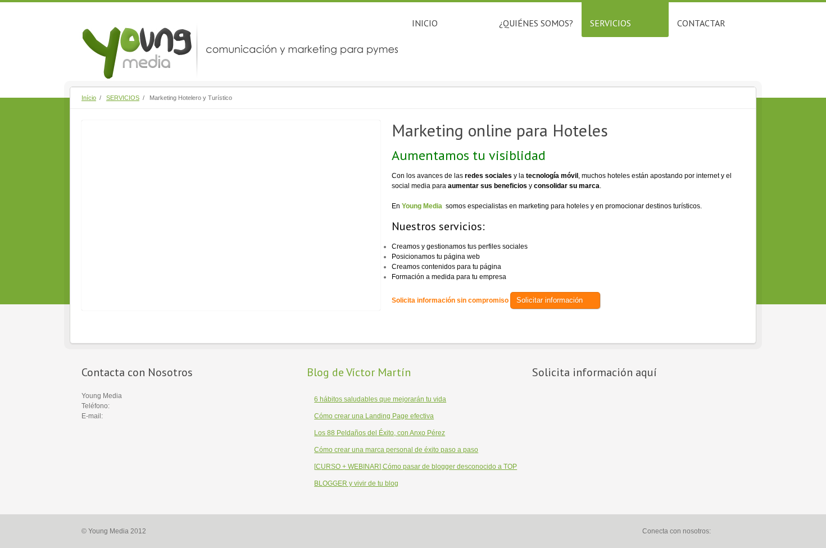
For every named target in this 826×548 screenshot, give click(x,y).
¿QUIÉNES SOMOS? (536, 23)
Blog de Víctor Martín (359, 372)
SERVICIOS (610, 23)
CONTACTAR (701, 23)
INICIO (425, 23)
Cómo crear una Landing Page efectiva (374, 416)
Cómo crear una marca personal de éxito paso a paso (396, 450)
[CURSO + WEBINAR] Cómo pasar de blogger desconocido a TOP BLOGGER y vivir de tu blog (415, 475)
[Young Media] (242, 49)
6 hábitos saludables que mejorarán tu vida (380, 399)
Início (88, 97)
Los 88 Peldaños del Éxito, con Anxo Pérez (379, 433)
